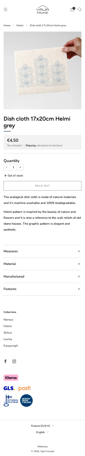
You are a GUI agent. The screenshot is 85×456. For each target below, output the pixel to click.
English (40, 432)
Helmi (20, 25)
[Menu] (6, 9)
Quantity (12, 160)
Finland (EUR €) (40, 425)
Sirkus (8, 333)
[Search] (79, 9)
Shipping (31, 145)
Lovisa (8, 339)
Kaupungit (11, 346)
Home (7, 25)
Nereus (8, 320)
